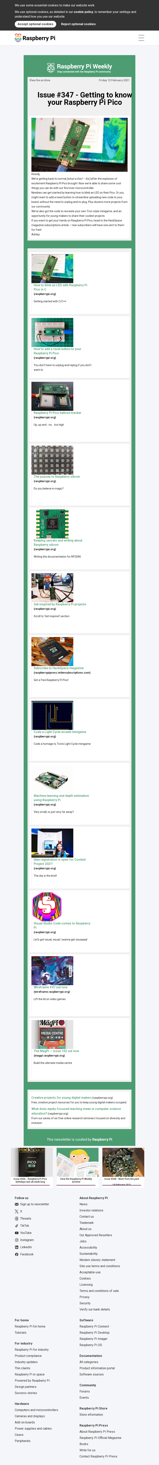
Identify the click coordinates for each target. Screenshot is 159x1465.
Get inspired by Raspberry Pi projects (60, 604)
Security (85, 1303)
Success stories (26, 1393)
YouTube (26, 1233)
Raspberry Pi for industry (32, 1349)
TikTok (24, 1226)
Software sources (92, 1374)
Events (84, 1397)
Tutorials (20, 1332)
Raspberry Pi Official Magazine (100, 1438)
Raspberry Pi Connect (94, 1326)
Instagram (27, 1240)
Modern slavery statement (97, 1260)
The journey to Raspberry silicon (57, 476)
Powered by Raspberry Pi (32, 1380)
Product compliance (28, 1356)
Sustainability (89, 1254)
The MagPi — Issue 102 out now (56, 1051)
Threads (25, 1218)
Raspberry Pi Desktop (95, 1332)
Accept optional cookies (35, 24)
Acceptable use (90, 1272)
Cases (19, 1435)
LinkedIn (26, 1247)
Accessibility (88, 1247)
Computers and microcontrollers (36, 1410)
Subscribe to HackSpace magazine (59, 668)
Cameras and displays (30, 1416)
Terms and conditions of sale (99, 1291)
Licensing (86, 1284)
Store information (91, 1414)
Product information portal (97, 1368)
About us (86, 1229)
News (83, 1204)
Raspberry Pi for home (30, 1326)
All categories (89, 1362)
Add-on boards (25, 1422)
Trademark (87, 1223)
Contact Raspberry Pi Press (98, 1456)
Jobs (83, 1241)
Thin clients (22, 1368)
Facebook (27, 1254)
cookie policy (83, 12)
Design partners (25, 1387)
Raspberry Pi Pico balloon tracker (57, 413)
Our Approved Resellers (96, 1235)
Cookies (85, 1278)
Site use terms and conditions (100, 1266)
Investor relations (91, 1210)
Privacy (85, 1297)
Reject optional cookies (78, 24)
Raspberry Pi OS (91, 1345)
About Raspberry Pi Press (97, 1431)
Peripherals (22, 1441)
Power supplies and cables (33, 1428)
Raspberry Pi (102, 1139)
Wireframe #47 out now (50, 987)
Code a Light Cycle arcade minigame (60, 732)
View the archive (39, 80)
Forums (85, 1391)
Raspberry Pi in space (30, 1374)
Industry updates (26, 1362)
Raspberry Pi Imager (93, 1339)
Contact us (87, 1216)
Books (84, 1444)
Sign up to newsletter (34, 1204)
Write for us (87, 1450)
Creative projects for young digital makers (61, 1097)
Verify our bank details (95, 1309)
